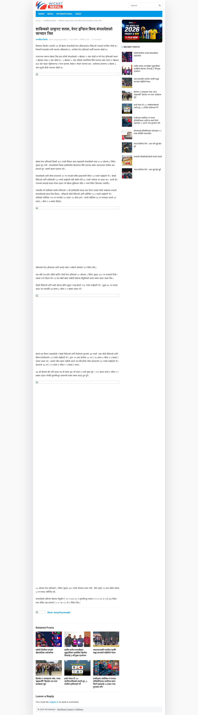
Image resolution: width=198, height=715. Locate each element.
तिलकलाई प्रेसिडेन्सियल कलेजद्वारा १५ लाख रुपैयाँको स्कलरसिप (147, 132)
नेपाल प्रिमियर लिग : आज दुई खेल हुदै (147, 169)
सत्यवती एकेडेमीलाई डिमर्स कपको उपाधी (148, 156)
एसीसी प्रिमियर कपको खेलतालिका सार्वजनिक (44, 651)
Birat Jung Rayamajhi (58, 39)
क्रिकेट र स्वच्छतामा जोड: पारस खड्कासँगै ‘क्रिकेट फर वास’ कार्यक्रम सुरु (48, 681)
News (41, 14)
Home (38, 21)
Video (78, 14)
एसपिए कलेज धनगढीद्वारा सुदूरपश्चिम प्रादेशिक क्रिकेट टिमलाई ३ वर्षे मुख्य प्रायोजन (75, 652)
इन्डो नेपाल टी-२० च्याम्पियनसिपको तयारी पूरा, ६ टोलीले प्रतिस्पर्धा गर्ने (75, 681)
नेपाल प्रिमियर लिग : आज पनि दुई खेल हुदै (147, 145)
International (64, 14)
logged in (53, 702)
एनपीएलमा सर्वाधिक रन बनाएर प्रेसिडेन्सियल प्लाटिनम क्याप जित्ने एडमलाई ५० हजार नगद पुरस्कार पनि (104, 682)
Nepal (50, 14)
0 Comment (96, 39)
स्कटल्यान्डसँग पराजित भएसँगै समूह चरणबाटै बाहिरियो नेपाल (104, 651)
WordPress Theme (65, 709)
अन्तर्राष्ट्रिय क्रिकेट (49, 21)
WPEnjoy (79, 709)
